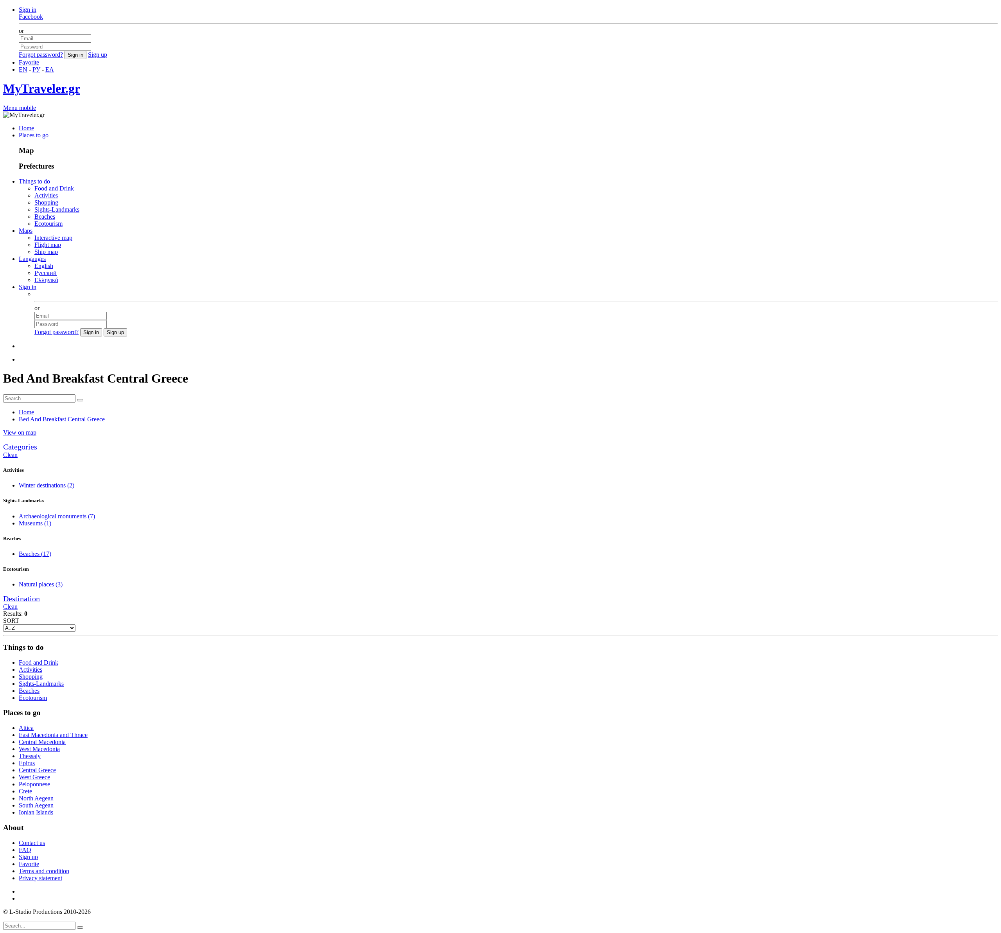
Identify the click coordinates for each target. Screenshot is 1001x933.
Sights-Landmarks (56, 209)
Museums (35, 523)
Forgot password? (41, 54)
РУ (36, 69)
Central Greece (37, 770)
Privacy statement (40, 878)
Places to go (33, 135)
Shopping (46, 202)
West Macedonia (39, 749)
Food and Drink (54, 188)
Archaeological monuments (57, 516)
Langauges (32, 258)
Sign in (27, 9)
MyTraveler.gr (41, 88)
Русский (45, 273)
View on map (19, 432)
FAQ (25, 850)
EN (23, 69)
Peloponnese (34, 784)
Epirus (27, 763)
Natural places (41, 584)
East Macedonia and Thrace (53, 735)
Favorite (29, 62)
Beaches (44, 216)
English (43, 265)
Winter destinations (46, 485)
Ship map (46, 251)
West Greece (34, 777)
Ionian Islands (36, 812)
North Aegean (36, 798)
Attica (26, 727)
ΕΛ (49, 69)
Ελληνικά (46, 280)
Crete (25, 791)
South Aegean (36, 805)
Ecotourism (48, 223)
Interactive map (53, 237)
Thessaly (30, 756)
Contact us (32, 843)
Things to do (34, 181)
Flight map (47, 244)
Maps (25, 230)
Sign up (97, 54)
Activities (46, 195)
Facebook (31, 16)
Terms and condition (44, 871)
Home (26, 128)
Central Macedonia (42, 742)
